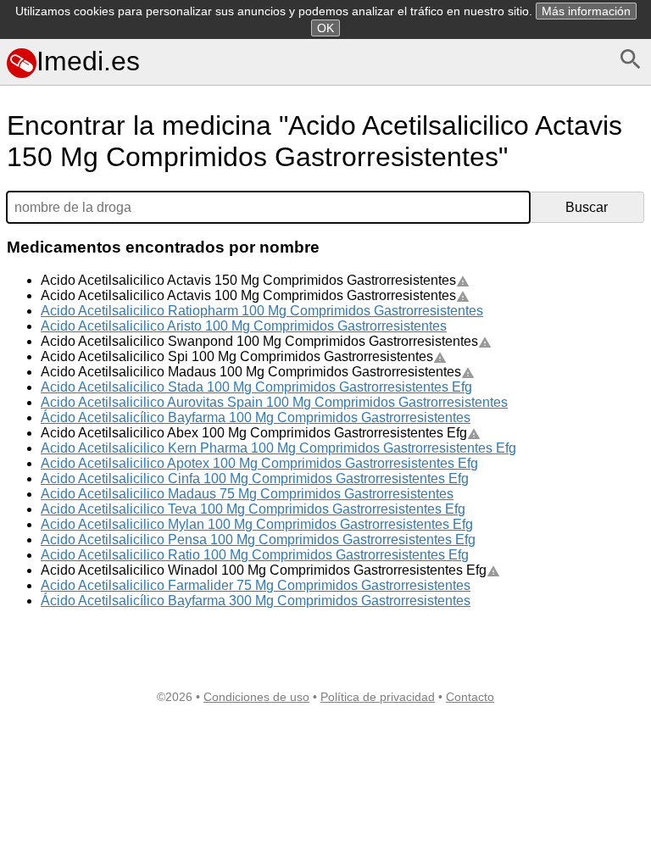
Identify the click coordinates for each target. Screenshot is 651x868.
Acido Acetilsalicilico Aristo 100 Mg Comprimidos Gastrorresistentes (244, 326)
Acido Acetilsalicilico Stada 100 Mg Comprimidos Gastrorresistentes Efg (256, 387)
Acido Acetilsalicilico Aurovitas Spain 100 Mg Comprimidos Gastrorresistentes (274, 402)
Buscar (586, 207)
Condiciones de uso (256, 697)
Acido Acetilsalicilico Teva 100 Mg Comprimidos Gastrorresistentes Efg (253, 509)
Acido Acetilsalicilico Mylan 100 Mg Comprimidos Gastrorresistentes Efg (257, 524)
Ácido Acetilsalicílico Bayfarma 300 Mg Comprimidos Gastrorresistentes (255, 600)
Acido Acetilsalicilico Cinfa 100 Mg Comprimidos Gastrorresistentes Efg (255, 478)
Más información (586, 11)
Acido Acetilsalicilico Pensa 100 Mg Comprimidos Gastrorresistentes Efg (258, 539)
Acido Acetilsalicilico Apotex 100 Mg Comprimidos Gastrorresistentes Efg (259, 463)
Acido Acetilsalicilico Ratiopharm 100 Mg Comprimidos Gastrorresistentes (262, 310)
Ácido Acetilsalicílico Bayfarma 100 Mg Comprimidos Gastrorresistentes (255, 417)
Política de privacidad (377, 697)
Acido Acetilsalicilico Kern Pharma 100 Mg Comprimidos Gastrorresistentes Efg (278, 448)
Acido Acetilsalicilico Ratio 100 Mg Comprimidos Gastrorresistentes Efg (255, 555)
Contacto (470, 697)
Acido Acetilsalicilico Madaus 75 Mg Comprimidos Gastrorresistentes (247, 494)
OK (325, 28)
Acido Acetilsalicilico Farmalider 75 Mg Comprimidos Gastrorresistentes (255, 585)
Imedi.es (88, 61)
